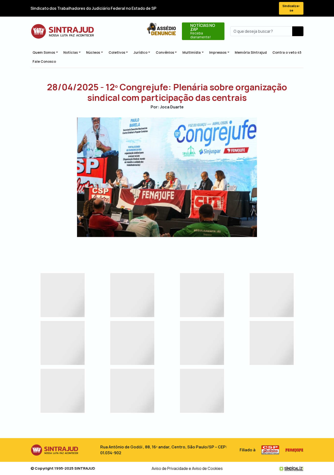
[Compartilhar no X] (162, 251)
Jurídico (140, 52)
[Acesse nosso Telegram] (270, 8)
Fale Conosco (44, 61)
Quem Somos (44, 52)
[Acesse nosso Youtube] (261, 8)
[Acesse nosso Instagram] (253, 8)
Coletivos (117, 52)
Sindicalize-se (291, 8)
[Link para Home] (62, 31)
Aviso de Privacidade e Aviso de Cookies (187, 468)
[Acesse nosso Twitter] (244, 8)
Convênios (165, 52)
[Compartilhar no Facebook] (154, 251)
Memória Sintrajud (251, 52)
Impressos (217, 52)
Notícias (70, 52)
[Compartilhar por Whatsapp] (180, 251)
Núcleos (93, 52)
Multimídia (191, 52)
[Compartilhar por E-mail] (171, 251)
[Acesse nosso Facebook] (235, 8)
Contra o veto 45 (286, 52)
